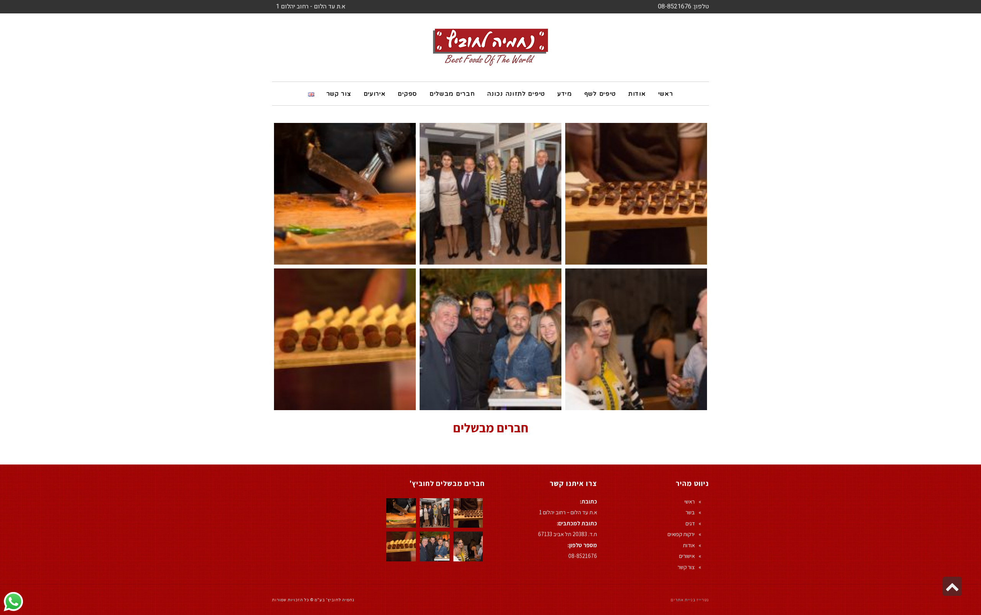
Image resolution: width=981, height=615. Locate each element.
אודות (689, 545)
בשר (690, 512)
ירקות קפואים (681, 534)
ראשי (689, 501)
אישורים (687, 555)
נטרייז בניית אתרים (690, 599)
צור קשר (686, 567)
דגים (690, 523)
